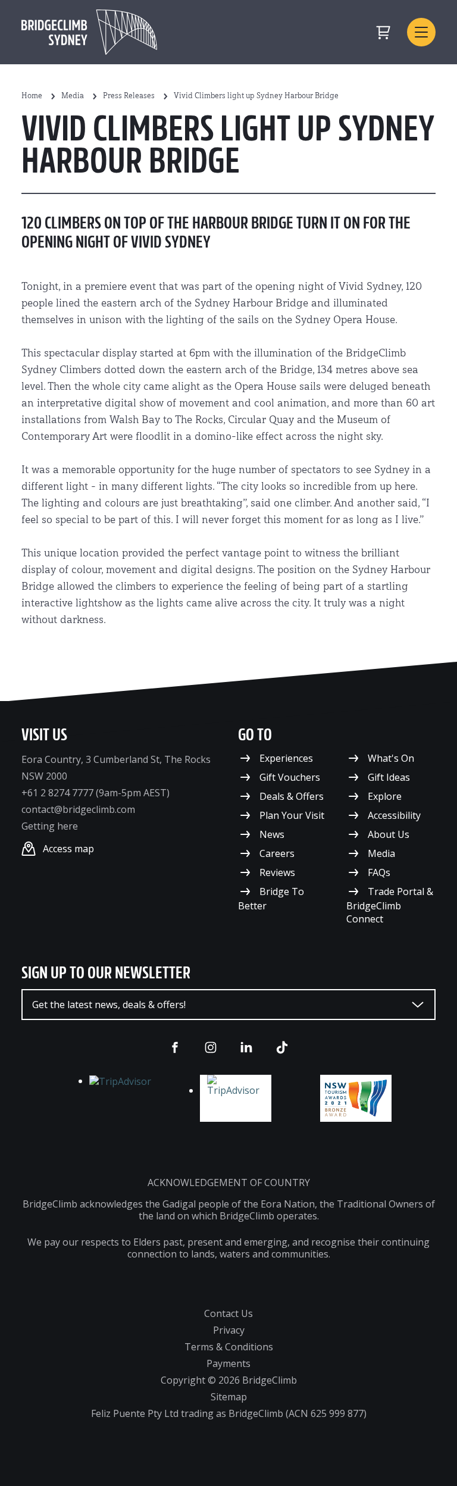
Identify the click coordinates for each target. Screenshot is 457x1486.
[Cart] (383, 32)
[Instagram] (210, 1047)
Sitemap (229, 1396)
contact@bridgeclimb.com (78, 809)
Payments (228, 1363)
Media (72, 96)
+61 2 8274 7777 (57, 792)
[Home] (89, 32)
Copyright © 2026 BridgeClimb (229, 1380)
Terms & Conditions (228, 1346)
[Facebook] (175, 1047)
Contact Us (228, 1313)
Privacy (229, 1330)
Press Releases (129, 96)
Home (31, 96)
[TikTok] (282, 1047)
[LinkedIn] (246, 1047)
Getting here (49, 826)
